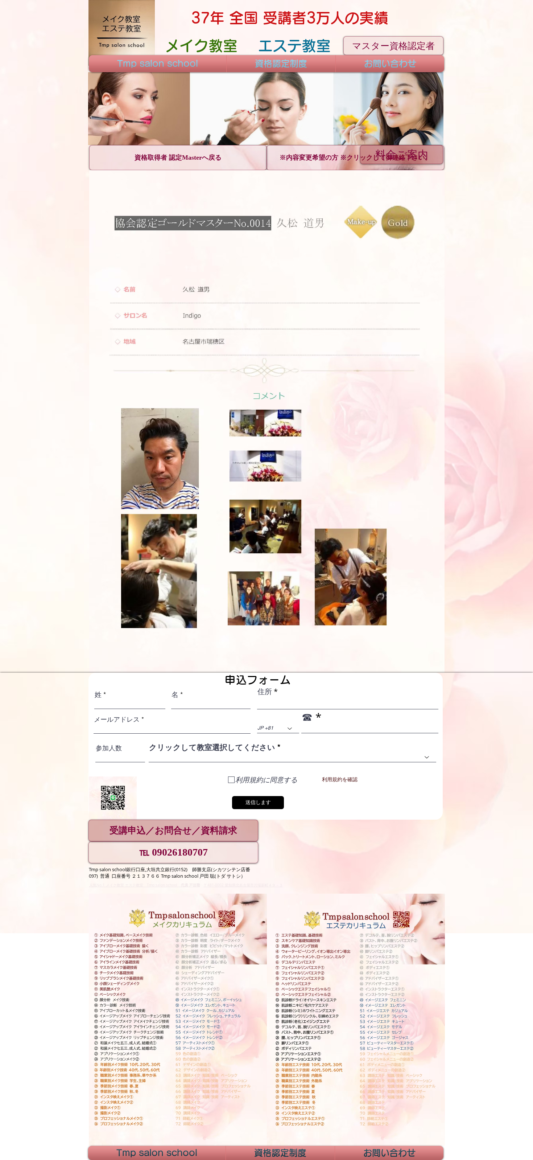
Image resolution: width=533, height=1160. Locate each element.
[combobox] (292, 757)
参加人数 (109, 748)
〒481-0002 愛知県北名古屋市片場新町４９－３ (243, 885)
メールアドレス (117, 719)
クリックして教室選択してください (212, 747)
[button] (265, 108)
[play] (428, 139)
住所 (264, 691)
